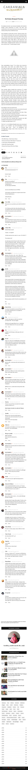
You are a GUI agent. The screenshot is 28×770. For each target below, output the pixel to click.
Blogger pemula (8, 433)
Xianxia (7, 723)
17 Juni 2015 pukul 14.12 (15, 592)
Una (6, 317)
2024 (14, 732)
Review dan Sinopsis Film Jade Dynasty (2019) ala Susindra (17, 668)
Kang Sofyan (8, 307)
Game (3, 709)
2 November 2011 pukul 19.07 (18, 216)
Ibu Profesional (4, 711)
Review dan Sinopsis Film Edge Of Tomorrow (11, 140)
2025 (14, 730)
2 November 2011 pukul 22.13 (15, 424)
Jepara (15, 711)
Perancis (3, 717)
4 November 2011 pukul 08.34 (15, 541)
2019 (14, 743)
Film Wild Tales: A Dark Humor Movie (9, 138)
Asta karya (4, 702)
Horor (5, 149)
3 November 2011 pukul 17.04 (17, 526)
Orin (6, 551)
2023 (14, 734)
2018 (14, 745)
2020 (14, 741)
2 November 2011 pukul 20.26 (13, 317)
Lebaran (17, 713)
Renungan (4, 719)
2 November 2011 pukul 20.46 (18, 350)
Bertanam (17, 702)
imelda (6, 269)
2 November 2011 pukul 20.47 (18, 360)
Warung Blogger (16, 721)
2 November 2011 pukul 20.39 (14, 338)
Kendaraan (8, 713)
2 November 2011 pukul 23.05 (18, 443)
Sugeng (7, 402)
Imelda (7, 352)
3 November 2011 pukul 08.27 (18, 494)
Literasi (22, 713)
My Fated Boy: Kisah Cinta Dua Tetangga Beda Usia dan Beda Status (17, 674)
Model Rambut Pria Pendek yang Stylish (17, 691)
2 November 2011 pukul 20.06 (17, 307)
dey (6, 330)
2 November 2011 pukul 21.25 (15, 401)
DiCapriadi (7, 592)
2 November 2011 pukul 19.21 (17, 227)
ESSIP (6, 476)
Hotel (18, 709)
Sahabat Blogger (14, 719)
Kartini (3, 713)
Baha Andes (17, 454)
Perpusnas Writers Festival (12, 717)
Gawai (7, 709)
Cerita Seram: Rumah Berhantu (8, 142)
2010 (14, 763)
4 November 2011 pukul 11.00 (13, 551)
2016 (14, 750)
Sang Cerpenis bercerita (10, 470)
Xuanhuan (12, 723)
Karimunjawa (20, 711)
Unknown (7, 425)
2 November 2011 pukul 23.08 (18, 452)
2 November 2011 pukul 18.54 (16, 202)
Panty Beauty (8, 534)
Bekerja (12, 702)
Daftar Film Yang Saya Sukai (8, 144)
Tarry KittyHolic (9, 219)
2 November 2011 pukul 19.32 (18, 253)
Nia (6, 509)
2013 (14, 756)
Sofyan (7, 362)
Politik (19, 717)
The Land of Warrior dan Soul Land (16, 685)
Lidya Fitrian (8, 526)
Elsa (6, 168)
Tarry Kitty (7, 202)
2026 (14, 727)
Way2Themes (12, 767)
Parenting (15, 715)
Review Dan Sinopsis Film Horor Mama (10, 146)
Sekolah (3, 721)
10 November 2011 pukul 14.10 (13, 580)
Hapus (9, 176)
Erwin (9, 445)
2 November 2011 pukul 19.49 (14, 269)
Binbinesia (22, 702)
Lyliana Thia (8, 227)
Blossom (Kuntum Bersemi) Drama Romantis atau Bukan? (16, 680)
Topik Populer (9, 721)
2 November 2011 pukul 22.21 (18, 433)
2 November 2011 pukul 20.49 (18, 377)
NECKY (6, 338)
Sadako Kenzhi (9, 500)
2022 (14, 736)
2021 (14, 739)
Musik (10, 715)
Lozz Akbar (8, 496)
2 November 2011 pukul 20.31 (13, 330)
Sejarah (24, 719)
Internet (10, 711)
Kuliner (13, 713)
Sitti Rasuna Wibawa (10, 370)
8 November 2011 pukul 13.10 (17, 561)
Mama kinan (8, 561)
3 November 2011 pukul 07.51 (19, 483)
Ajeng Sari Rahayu (9, 484)
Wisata (21, 721)
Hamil (11, 709)
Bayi (8, 702)
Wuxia (3, 723)
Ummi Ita (7, 541)
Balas (6, 176)
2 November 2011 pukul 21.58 (15, 413)
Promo (23, 717)
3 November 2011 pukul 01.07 (14, 476)
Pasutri (19, 715)
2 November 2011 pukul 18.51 (13, 167)
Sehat (20, 719)
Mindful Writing (5, 715)
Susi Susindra (9, 21)
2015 (14, 752)
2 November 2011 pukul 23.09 (18, 468)
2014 (14, 754)
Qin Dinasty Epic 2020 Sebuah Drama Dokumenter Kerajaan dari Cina (16, 663)
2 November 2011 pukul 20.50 (18, 391)
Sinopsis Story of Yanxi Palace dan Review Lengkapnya (16, 657)
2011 (14, 761)
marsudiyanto (10, 379)
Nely (6, 580)
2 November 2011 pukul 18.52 (13, 179)
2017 (14, 747)
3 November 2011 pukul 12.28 (13, 509)
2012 (14, 759)
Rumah (8, 719)
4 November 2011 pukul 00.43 (17, 534)
